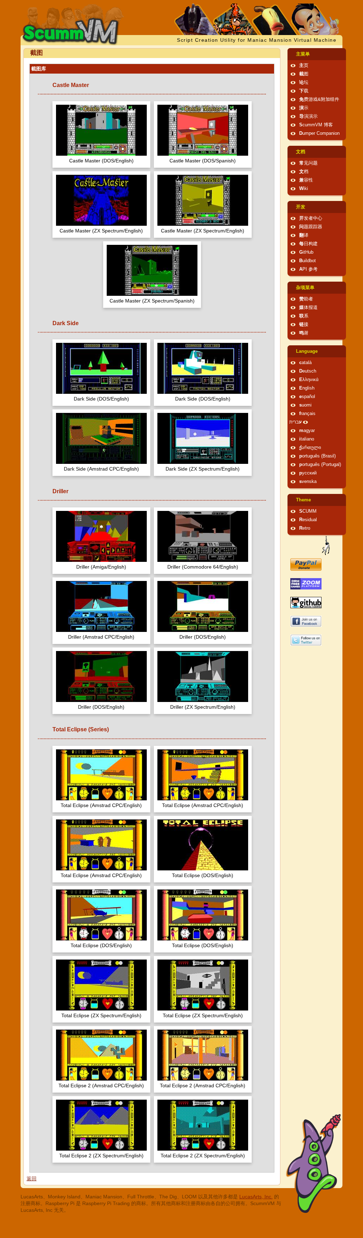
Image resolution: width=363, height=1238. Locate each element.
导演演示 (308, 116)
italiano (306, 439)
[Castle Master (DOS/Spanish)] (202, 131)
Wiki (303, 188)
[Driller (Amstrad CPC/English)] (101, 607)
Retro (304, 528)
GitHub (306, 252)
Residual (308, 519)
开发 (300, 207)
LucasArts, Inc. (256, 1196)
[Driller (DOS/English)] (202, 607)
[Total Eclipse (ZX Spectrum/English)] (101, 986)
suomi (305, 405)
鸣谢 (303, 332)
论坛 (303, 82)
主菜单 (303, 54)
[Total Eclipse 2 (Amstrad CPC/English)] (101, 1056)
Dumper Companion (319, 133)
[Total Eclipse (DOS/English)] (202, 845)
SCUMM (308, 511)
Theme (303, 499)
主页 (303, 65)
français (307, 413)
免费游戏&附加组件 (319, 99)
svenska (308, 481)
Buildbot (307, 260)
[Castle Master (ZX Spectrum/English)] (101, 201)
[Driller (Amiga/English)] (101, 537)
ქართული (310, 447)
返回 (32, 1178)
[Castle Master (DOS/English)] (101, 131)
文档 (300, 151)
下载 (303, 90)
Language (307, 351)
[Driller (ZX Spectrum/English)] (202, 677)
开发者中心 (310, 218)
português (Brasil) (317, 456)
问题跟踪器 (310, 226)
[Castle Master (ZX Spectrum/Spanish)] (152, 271)
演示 (303, 107)
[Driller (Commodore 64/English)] (202, 537)
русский (308, 473)
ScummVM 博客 (316, 124)
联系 (303, 315)
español (307, 396)
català (305, 362)
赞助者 (306, 298)
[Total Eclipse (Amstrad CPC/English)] (101, 775)
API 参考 (308, 269)
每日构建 (308, 243)
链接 (303, 324)
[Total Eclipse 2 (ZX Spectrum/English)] (101, 1126)
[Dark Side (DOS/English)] (101, 369)
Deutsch (307, 371)
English (306, 388)
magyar (307, 430)
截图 (303, 73)
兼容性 (306, 180)
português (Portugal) (320, 464)
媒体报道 (308, 307)
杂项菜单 (305, 287)
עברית (295, 422)
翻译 (303, 235)
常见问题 (308, 163)
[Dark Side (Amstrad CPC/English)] (101, 439)
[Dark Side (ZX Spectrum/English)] (202, 439)
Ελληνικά (309, 379)
